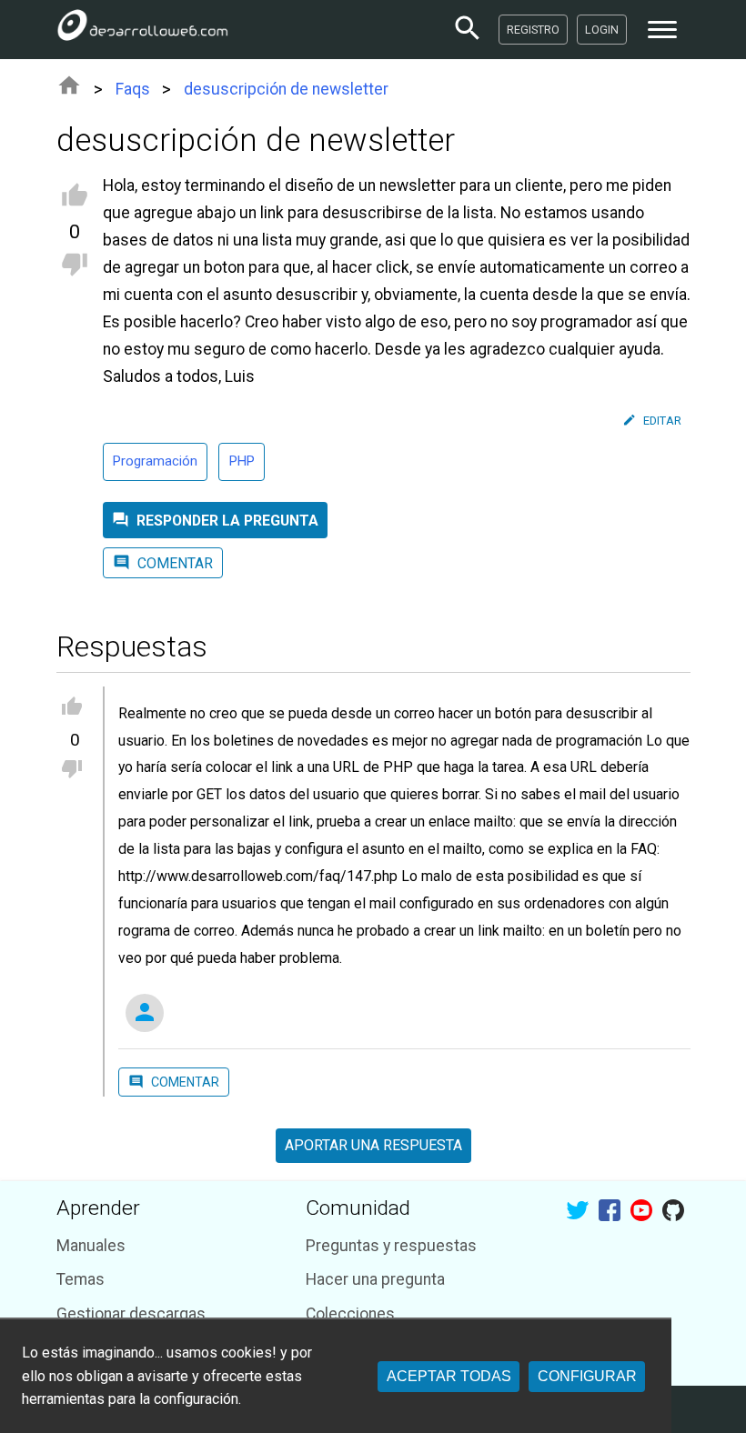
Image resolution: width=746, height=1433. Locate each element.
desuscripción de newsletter (286, 89)
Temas (80, 1279)
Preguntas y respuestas (391, 1246)
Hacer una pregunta (375, 1279)
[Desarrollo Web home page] (142, 29)
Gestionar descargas (131, 1314)
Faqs (133, 89)
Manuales (91, 1246)
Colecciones (350, 1314)
